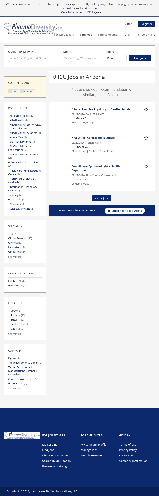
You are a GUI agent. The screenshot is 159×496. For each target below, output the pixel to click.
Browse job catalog (54, 466)
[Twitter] (13, 447)
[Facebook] (7, 447)
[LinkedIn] (19, 447)
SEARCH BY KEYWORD (22, 51)
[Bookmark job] (146, 109)
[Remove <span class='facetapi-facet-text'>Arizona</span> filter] (22, 91)
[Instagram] (25, 447)
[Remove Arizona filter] (9, 310)
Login (128, 24)
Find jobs (86, 34)
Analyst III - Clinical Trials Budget (93, 138)
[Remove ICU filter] (9, 233)
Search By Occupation (56, 461)
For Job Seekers (64, 34)
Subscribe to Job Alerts (127, 211)
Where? (67, 51)
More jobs (102, 198)
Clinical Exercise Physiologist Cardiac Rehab (101, 109)
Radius (109, 51)
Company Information (133, 461)
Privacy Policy (128, 450)
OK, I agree (94, 12)
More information (72, 12)
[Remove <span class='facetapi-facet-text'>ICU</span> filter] (10, 91)
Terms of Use (127, 444)
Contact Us (126, 455)
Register (146, 24)
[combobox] (34, 58)
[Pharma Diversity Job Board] (33, 28)
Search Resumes (91, 455)
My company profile (93, 444)
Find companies (108, 34)
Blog (127, 34)
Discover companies (55, 455)
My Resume (49, 444)
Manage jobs (89, 450)
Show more (14, 256)
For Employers (146, 34)
